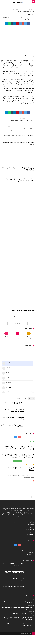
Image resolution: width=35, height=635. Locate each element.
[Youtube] (19, 437)
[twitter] (25, 23)
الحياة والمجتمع (27, 9)
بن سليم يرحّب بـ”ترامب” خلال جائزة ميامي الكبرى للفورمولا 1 (22, 120)
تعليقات (18, 398)
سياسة (30, 487)
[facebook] (28, 23)
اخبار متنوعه (21, 11)
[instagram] (15, 437)
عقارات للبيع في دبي (29, 552)
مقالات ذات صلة (30, 135)
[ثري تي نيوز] (17, 2)
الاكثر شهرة (31, 398)
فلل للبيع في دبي (30, 554)
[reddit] (20, 23)
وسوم (12, 398)
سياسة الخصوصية (30, 533)
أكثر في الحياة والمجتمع (9, 135)
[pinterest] (17, 23)
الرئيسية (33, 9)
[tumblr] (12, 23)
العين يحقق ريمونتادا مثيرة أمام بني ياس (23, 310)
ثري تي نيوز (27, 17)
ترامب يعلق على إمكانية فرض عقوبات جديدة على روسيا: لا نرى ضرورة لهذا (18, 169)
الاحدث (24, 398)
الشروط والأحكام (30, 534)
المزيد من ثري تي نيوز (21, 135)
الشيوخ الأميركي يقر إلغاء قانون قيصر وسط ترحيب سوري (18, 142)
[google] (23, 23)
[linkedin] (14, 23)
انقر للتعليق (17, 323)
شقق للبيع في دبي (30, 555)
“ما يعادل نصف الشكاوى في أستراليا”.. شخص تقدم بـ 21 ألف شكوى (19, 128)
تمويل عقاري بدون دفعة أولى (27, 550)
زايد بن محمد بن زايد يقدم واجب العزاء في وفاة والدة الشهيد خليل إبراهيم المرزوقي (19, 179)
